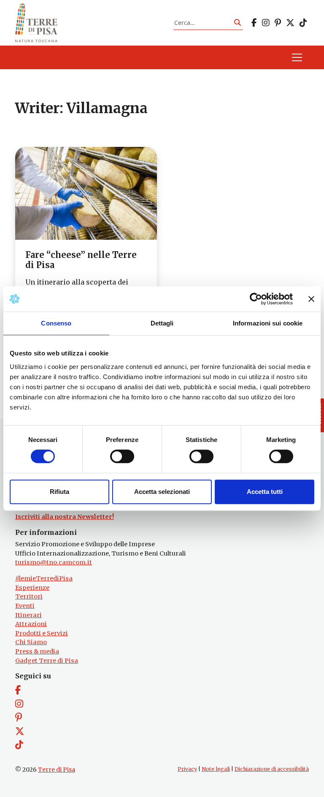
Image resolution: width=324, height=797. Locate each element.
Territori (29, 596)
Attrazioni (31, 624)
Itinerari (28, 615)
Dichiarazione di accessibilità (272, 769)
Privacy (187, 769)
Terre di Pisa (56, 769)
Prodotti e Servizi (41, 633)
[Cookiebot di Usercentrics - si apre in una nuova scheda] (256, 299)
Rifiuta (59, 491)
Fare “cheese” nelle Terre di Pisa (81, 259)
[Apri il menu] (297, 57)
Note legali (216, 769)
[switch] (122, 456)
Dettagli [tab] (162, 323)
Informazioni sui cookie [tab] (267, 323)
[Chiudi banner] (311, 299)
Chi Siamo (31, 642)
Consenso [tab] (56, 323)
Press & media (37, 651)
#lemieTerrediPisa (44, 578)
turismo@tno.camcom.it (53, 562)
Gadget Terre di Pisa (46, 660)
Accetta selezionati (162, 491)
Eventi (25, 606)
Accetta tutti (265, 491)
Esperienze (32, 587)
